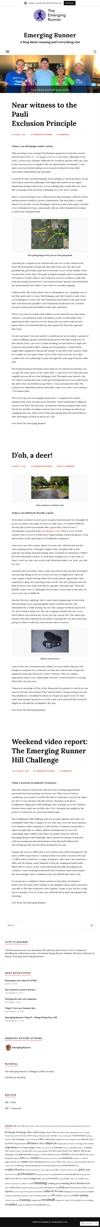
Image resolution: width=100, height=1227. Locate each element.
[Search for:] (50, 925)
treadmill (48, 1200)
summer (77, 1192)
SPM (25, 1192)
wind (27, 1204)
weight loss (21, 1205)
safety (7, 1188)
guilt (17, 1155)
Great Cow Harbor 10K (73, 1151)
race (7, 1178)
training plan (36, 1200)
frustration (65, 1148)
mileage (20, 1165)
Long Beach (70, 1162)
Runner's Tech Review (12, 1183)
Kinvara (41, 1161)
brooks (8, 1136)
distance (32, 1143)
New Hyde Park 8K (30, 1170)
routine (87, 1179)
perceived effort (11, 1174)
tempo (31, 1196)
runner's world (27, 1183)
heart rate (74, 1154)
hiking (7, 1158)
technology (16, 1195)
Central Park (78, 1135)
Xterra (48, 1205)
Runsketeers (83, 1183)
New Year (41, 1170)
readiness (44, 1179)
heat (82, 1154)
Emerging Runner (50, 35)
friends (58, 1147)
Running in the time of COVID (21, 980)
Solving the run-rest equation (21, 999)
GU (14, 1155)
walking (90, 1200)
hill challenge (14, 1158)
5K (23, 1126)
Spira (22, 1192)
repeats (61, 1179)
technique (8, 1196)
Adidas (37, 1126)
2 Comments (65, 771)
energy (79, 1143)
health (65, 1154)
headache (57, 1155)
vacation (78, 1200)
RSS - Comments (13, 1108)
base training (71, 1126)
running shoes (68, 1183)
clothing (34, 1139)
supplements (84, 1192)
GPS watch (56, 1151)
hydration (76, 1158)
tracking (65, 1196)
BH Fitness (60, 1132)
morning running (49, 1166)
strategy (66, 1191)
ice (81, 1158)
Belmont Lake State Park (83, 1126)
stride (73, 1192)
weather (11, 1204)
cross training (69, 1139)
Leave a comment (66, 466)
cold (40, 1139)
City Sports (28, 1139)
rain (38, 1178)
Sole (85, 1187)
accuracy (31, 1126)
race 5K (14, 1178)
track (58, 1195)
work (33, 1205)
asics (60, 1126)
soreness (90, 1188)
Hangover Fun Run (40, 1155)
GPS (50, 1151)
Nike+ (57, 1169)
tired (49, 1196)
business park (44, 1136)
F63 (20, 1148)
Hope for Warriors (52, 1158)
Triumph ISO (59, 1200)
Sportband (31, 1192)
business (36, 1136)
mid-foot (13, 1166)
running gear (53, 1183)
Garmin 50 (80, 1148)
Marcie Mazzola (88, 1162)
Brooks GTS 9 (15, 1136)
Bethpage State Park (47, 1132)
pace (82, 1169)
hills (22, 1157)
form (51, 1148)
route (81, 1178)
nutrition (63, 1170)
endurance (72, 1144)
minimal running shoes (33, 1166)
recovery (53, 1178)
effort (42, 1143)
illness (85, 1158)
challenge (88, 1136)
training (24, 1200)
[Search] (92, 51)
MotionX (59, 1166)
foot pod (47, 1148)
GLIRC (35, 1151)
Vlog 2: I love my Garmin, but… (21, 1008)
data (76, 1139)
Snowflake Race (76, 1188)
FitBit (38, 1148)
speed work (16, 1192)
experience (12, 1147)
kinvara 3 (49, 1162)
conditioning (48, 1139)
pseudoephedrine (85, 1174)
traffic (70, 1196)
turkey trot (69, 1200)
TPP (53, 1195)
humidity (67, 1157)
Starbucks (40, 1191)
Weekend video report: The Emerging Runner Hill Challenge (50, 750)
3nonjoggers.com (51, 531)
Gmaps (40, 1151)
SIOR (62, 1187)
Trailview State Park (12, 1200)
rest (66, 1178)
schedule (24, 1188)
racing (32, 1178)
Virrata (84, 1200)
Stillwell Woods (53, 1191)
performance (27, 1174)
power (49, 1174)
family (25, 1147)
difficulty (85, 1139)
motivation (69, 1165)
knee (54, 1162)
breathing (87, 1132)
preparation (57, 1174)
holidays (43, 1158)
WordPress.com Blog (15, 1077)
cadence (54, 1135)
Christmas (8, 1139)
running (40, 1182)
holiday (35, 1158)
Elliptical (50, 1143)
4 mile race (16, 1126)
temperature (25, 1196)
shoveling (56, 1188)
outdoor (76, 1170)
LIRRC (63, 1162)
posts (44, 1174)
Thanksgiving (38, 1196)
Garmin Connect (15, 1151)
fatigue (32, 1147)
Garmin (72, 1147)
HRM (60, 1158)
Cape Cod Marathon (64, 1136)
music (77, 1166)
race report (23, 1178)
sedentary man (33, 1188)
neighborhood (13, 1169)
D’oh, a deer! (32, 455)
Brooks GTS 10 (26, 1136)
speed (8, 1191)
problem (66, 1174)
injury (25, 1161)
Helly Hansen (89, 1155)
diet (79, 1139)
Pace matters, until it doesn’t (20, 989)
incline (19, 1162)
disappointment (19, 1143)
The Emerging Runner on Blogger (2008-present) (29, 1071)
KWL (59, 1162)
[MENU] (7, 51)
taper (91, 1191)
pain (88, 1169)
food (42, 1148)
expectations (88, 1143)
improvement (10, 1162)
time (45, 1195)
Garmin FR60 (27, 1151)
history (27, 1158)
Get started (70, 3)
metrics (7, 1166)
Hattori (50, 1154)
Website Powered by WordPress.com (49, 1222)
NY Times (69, 1170)
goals (45, 1151)
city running (18, 1139)
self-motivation (46, 1187)
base (64, 1126)
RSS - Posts (10, 1102)
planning (39, 1174)
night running (49, 1170)
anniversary (54, 1126)
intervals (33, 1162)
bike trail (69, 1132)
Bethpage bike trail (26, 1132)
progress (74, 1174)
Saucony (15, 1187)
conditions (59, 1139)
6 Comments (62, 135)
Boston (81, 1132)
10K (26, 1126)
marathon (77, 1162)
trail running (80, 1195)
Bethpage (10, 1132)
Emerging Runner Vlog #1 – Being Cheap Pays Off (31, 1017)
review (76, 1179)
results (71, 1179)
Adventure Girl (45, 1126)
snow (67, 1187)
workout (41, 1204)
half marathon (26, 1154)
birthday (76, 1132)
